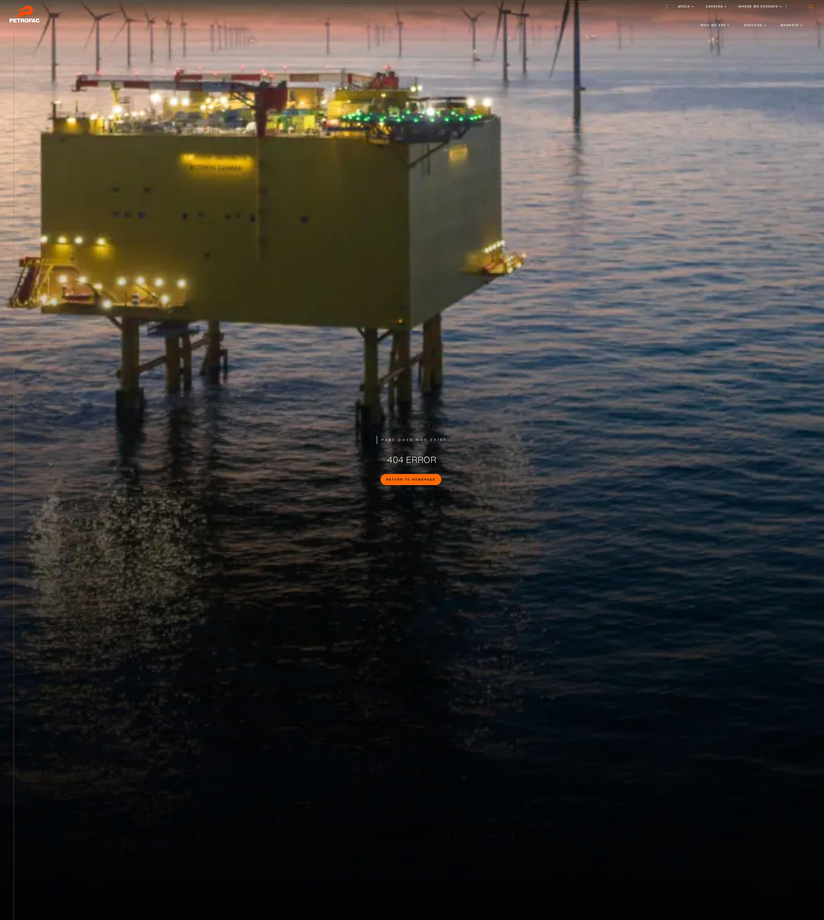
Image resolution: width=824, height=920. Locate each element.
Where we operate (758, 6)
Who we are (713, 25)
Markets (790, 25)
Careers (714, 6)
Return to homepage (411, 479)
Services (753, 25)
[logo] (29, 15)
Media (684, 6)
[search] (810, 7)
